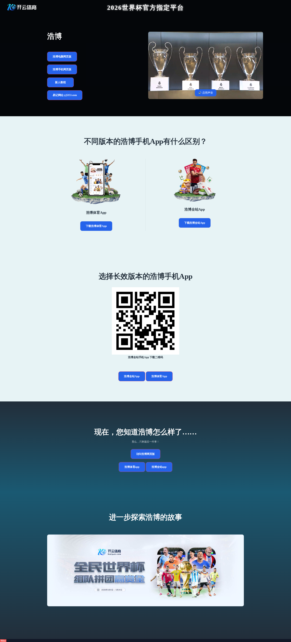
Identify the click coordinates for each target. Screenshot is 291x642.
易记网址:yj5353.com (65, 95)
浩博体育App (159, 376)
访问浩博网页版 (145, 453)
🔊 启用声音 (205, 92)
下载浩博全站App (194, 222)
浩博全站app (159, 466)
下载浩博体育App (96, 226)
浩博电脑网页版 (62, 56)
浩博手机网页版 (62, 69)
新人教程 (60, 82)
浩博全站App (132, 376)
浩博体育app (131, 466)
